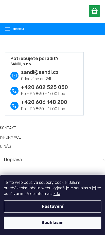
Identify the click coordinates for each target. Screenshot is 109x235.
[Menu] (53, 29)
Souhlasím (53, 222)
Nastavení (52, 206)
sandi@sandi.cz (40, 72)
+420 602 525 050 (44, 87)
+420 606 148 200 (44, 102)
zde (56, 193)
